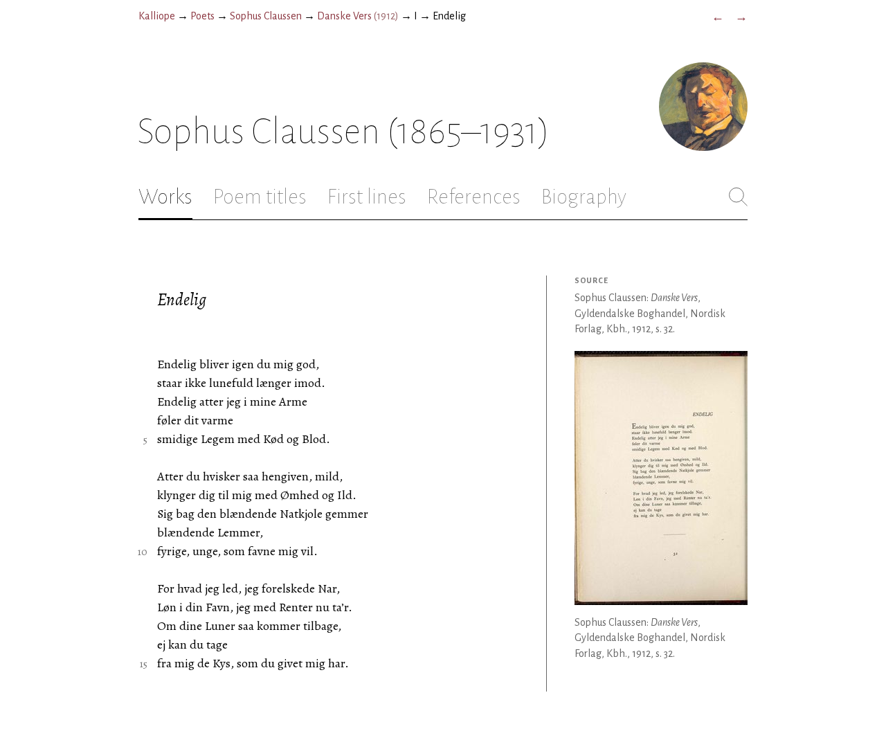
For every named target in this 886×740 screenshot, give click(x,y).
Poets (202, 15)
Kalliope (156, 15)
